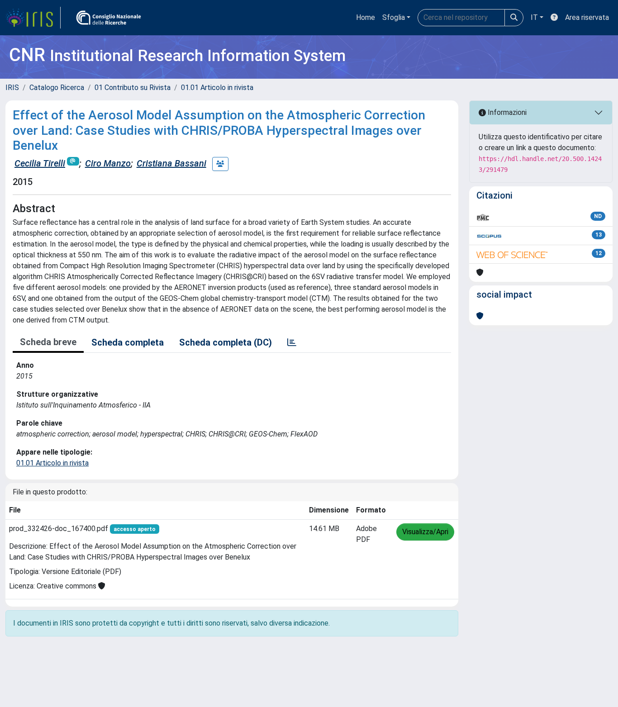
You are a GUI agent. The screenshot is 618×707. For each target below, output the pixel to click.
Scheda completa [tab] (127, 342)
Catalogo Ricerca (56, 87)
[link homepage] (33, 17)
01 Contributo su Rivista (133, 87)
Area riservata (587, 17)
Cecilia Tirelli (39, 163)
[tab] (292, 342)
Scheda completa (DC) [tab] (225, 342)
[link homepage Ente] (108, 17)
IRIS (12, 87)
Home (365, 17)
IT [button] (534, 17)
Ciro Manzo (108, 163)
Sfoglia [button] (393, 17)
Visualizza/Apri (425, 531)
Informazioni (506, 112)
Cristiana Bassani (171, 163)
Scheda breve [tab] (48, 342)
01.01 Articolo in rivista (217, 87)
